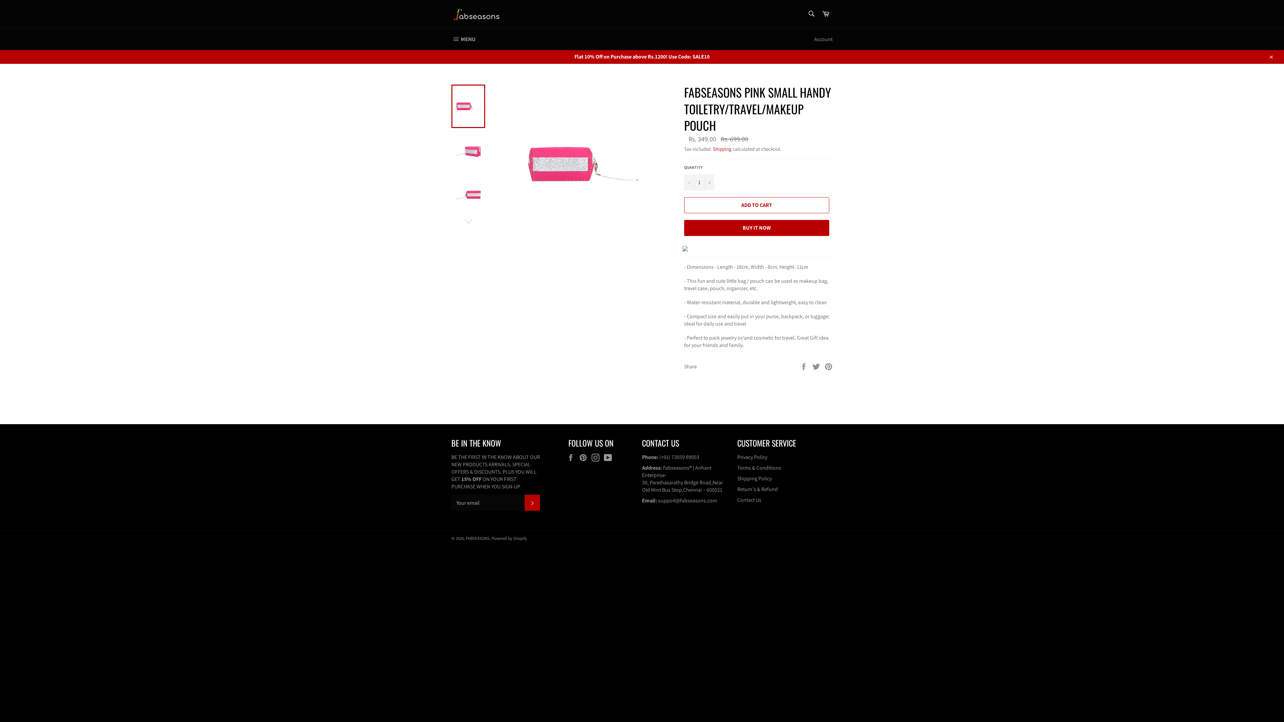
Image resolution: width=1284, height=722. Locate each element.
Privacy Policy (752, 457)
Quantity (693, 167)
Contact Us (749, 499)
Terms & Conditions (759, 467)
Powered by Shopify (509, 538)
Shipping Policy (754, 478)
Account (823, 39)
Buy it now (757, 227)
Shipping (722, 149)
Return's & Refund (757, 489)
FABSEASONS (478, 538)
